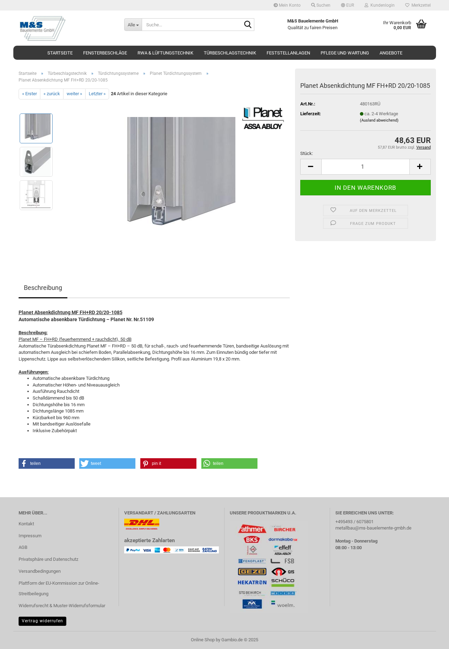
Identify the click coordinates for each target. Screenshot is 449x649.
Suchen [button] (322, 5)
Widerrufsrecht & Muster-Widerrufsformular (62, 605)
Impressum (30, 535)
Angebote (391, 53)
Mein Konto (289, 5)
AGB (23, 547)
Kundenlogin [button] (381, 5)
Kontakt (26, 523)
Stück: (306, 153)
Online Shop (203, 639)
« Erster (29, 93)
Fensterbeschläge (105, 53)
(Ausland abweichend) (379, 120)
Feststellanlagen (288, 53)
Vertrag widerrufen (42, 620)
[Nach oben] (429, 638)
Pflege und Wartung (345, 53)
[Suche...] (247, 25)
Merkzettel (420, 5)
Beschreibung (43, 287)
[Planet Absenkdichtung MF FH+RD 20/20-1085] (174, 178)
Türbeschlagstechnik (230, 53)
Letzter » (97, 93)
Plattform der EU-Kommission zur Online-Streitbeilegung (59, 588)
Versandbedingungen (40, 571)
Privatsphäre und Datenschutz (48, 559)
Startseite (60, 53)
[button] (347, 5)
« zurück (51, 93)
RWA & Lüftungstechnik (165, 53)
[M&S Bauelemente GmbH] (66, 28)
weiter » (74, 93)
